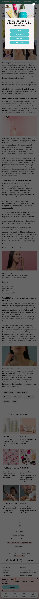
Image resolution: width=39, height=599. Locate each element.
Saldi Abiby (19, 38)
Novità (19, 31)
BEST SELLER (19, 34)
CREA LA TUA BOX (19, 42)
